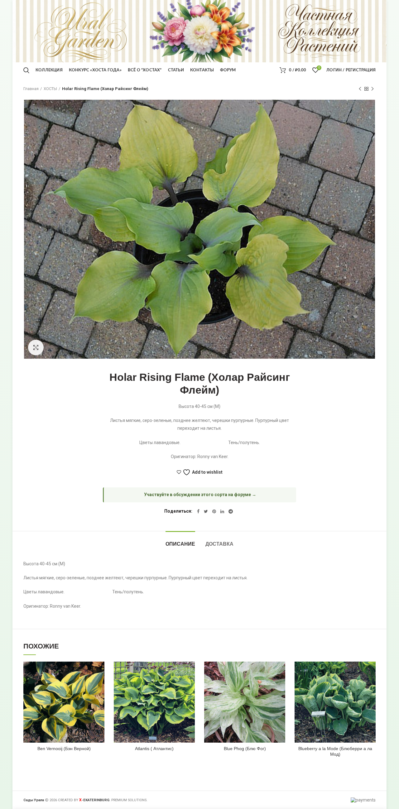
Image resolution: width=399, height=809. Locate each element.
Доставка (219, 544)
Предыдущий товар (360, 89)
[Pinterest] (214, 511)
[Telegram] (230, 511)
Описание (180, 544)
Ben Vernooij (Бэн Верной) (64, 748)
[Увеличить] (36, 347)
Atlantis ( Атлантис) (154, 748)
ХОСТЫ (50, 88)
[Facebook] (198, 511)
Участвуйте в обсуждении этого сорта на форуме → (200, 494)
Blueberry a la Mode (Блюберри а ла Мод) (335, 751)
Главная (31, 88)
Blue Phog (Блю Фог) (245, 748)
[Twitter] (206, 511)
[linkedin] (222, 511)
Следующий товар (372, 89)
